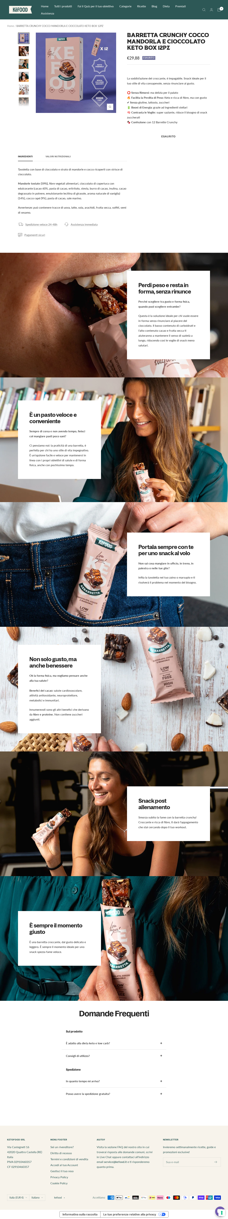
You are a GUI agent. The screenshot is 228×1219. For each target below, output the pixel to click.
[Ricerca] (204, 9)
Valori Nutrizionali (58, 156)
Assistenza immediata (84, 224)
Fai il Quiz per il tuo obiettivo (96, 6)
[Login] (211, 9)
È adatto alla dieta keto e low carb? (88, 1043)
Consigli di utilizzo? (78, 1055)
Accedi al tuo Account (64, 1165)
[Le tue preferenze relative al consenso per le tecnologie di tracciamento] (221, 1212)
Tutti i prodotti (63, 6)
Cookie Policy (59, 1183)
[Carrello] (219, 9)
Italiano (36, 1197)
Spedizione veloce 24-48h (41, 224)
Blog (154, 6)
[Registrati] (215, 1162)
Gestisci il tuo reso (62, 1171)
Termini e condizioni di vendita (69, 1159)
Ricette (141, 6)
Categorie (125, 6)
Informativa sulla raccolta (80, 1214)
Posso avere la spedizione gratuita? (88, 1093)
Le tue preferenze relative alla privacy (129, 1214)
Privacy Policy (59, 1177)
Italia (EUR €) (16, 1197)
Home (44, 6)
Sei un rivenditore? (62, 1147)
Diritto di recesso (61, 1153)
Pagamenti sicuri (34, 235)
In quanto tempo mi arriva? (83, 1081)
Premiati (180, 6)
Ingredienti (25, 156)
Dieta (166, 6)
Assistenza (47, 13)
